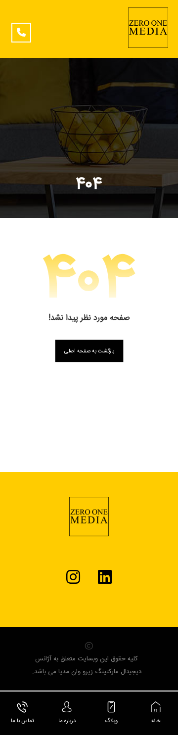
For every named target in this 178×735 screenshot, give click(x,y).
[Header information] (24, 29)
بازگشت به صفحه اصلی (89, 350)
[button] (105, 577)
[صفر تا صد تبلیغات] (148, 27)
